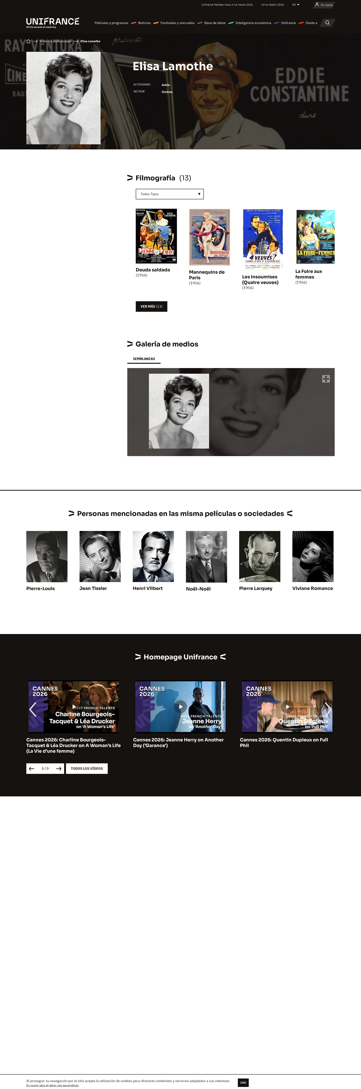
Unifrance (288, 23)
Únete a (311, 23)
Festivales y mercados (178, 23)
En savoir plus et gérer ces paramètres (52, 1085)
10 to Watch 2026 (272, 4)
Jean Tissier (93, 588)
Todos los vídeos (87, 768)
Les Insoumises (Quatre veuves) (260, 279)
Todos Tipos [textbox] (150, 194)
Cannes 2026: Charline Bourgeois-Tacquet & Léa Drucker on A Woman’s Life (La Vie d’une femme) (73, 745)
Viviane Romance (312, 588)
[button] (326, 379)
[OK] (243, 1082)
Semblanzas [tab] (144, 359)
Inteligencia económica (253, 23)
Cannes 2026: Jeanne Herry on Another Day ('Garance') (178, 742)
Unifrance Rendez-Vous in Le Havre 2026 (227, 4)
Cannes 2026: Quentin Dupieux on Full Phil (284, 742)
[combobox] (170, 194)
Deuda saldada (153, 270)
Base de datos (215, 23)
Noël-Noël (198, 589)
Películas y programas (111, 23)
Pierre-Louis (40, 588)
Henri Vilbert (148, 588)
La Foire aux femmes (308, 274)
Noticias (144, 23)
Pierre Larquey (255, 588)
